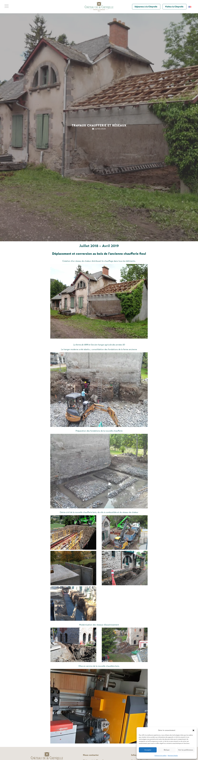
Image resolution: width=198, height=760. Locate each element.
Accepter (147, 750)
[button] (193, 730)
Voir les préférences (185, 750)
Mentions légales (173, 755)
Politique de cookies (160, 755)
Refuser (167, 750)
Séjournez (146, 6)
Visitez (174, 6)
